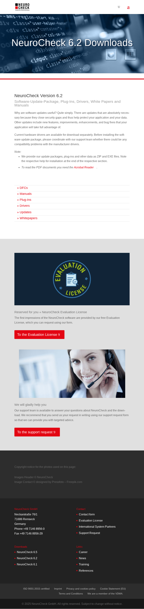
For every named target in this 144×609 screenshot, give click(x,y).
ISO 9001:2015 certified (36, 588)
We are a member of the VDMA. (105, 593)
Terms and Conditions (71, 593)
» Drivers (23, 205)
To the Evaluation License (37, 335)
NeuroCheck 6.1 (27, 564)
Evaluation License (91, 520)
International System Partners (97, 526)
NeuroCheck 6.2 (27, 558)
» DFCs (22, 188)
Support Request (89, 532)
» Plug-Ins (24, 199)
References (86, 570)
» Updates (24, 212)
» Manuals (24, 194)
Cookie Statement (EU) (113, 588)
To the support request (35, 432)
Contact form (87, 514)
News (82, 558)
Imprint (58, 588)
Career (83, 552)
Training (84, 564)
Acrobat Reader (84, 167)
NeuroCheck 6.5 (27, 552)
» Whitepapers (27, 218)
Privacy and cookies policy (81, 588)
